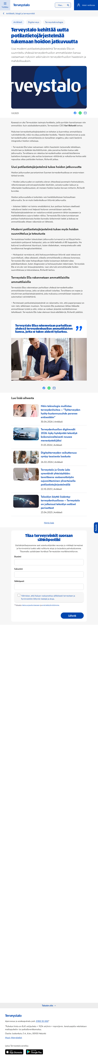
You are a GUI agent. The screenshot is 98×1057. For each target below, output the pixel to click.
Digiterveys (33, 22)
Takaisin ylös (47, 1005)
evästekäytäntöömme (50, 605)
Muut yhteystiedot (13, 1037)
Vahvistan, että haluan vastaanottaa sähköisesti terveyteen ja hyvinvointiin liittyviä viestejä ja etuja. (48, 597)
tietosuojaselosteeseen (31, 605)
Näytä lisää (49, 522)
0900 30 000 (42, 1021)
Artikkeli (17, 22)
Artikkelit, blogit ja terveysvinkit (20, 13)
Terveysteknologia (54, 22)
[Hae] (68, 5)
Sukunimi (18, 569)
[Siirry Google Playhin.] (34, 1051)
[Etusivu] (21, 5)
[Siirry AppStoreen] (14, 1051)
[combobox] (63, 5)
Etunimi (17, 556)
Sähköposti (19, 581)
